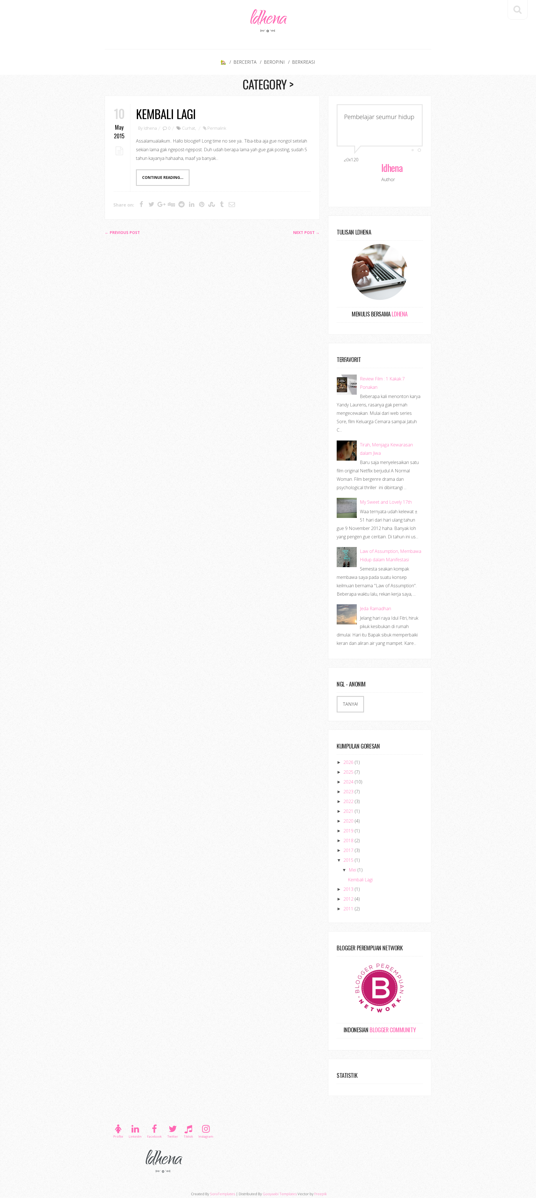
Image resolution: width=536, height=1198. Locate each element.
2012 (349, 899)
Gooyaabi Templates (280, 1193)
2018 (349, 840)
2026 (349, 762)
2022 (349, 801)
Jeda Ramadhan (375, 608)
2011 (349, 909)
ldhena (268, 20)
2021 (349, 811)
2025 (349, 772)
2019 (349, 831)
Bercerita (245, 62)
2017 (349, 850)
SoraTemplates (222, 1193)
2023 (349, 792)
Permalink (216, 128)
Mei (353, 870)
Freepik (320, 1193)
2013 (349, 889)
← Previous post (122, 232)
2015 (349, 860)
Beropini (274, 62)
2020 (349, 821)
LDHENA (399, 313)
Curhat (188, 128)
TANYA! (350, 704)
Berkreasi (303, 62)
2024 (349, 782)
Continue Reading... (162, 177)
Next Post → (306, 232)
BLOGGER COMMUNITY (392, 1029)
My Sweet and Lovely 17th (386, 502)
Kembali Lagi (166, 113)
